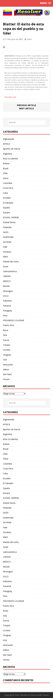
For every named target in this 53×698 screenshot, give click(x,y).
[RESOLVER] (26, 13)
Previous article (26, 105)
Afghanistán (8, 139)
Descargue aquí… (11, 97)
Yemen (6, 379)
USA (5, 359)
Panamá (7, 305)
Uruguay (7, 354)
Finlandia (7, 227)
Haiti (5, 246)
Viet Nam (7, 374)
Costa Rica (8, 188)
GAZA (5, 232)
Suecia (6, 340)
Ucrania (6, 349)
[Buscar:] (26, 122)
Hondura (7, 251)
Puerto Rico (8, 325)
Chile (5, 173)
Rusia (5, 330)
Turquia (6, 344)
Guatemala (8, 237)
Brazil (5, 168)
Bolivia (6, 163)
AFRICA (6, 143)
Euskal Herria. (9, 222)
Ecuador (7, 197)
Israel (5, 266)
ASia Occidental (10, 158)
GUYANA (7, 242)
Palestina (7, 300)
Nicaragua (8, 291)
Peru (5, 315)
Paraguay (7, 310)
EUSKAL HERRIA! (11, 217)
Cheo (29, 39)
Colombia (7, 183)
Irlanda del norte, (11, 261)
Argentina (7, 153)
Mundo (6, 286)
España (6, 207)
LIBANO (7, 276)
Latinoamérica (10, 271)
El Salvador (8, 202)
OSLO (6, 295)
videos (6, 369)
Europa (6, 212)
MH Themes (44, 695)
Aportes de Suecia (11, 148)
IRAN (5, 256)
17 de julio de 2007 (14, 39)
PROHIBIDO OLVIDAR (13, 320)
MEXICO (7, 281)
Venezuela (8, 364)
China (5, 178)
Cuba (5, 192)
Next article (26, 108)
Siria (5, 335)
